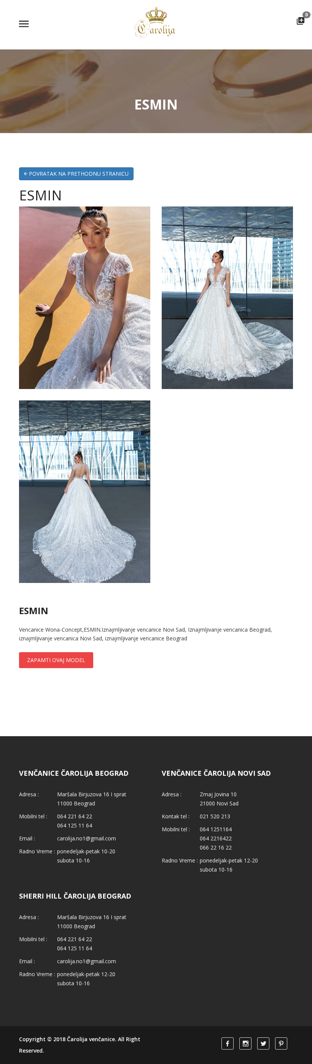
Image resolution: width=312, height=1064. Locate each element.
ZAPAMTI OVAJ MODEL (56, 660)
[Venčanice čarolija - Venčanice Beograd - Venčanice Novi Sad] (155, 24)
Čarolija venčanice (91, 1039)
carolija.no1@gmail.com (86, 838)
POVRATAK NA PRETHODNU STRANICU (78, 173)
